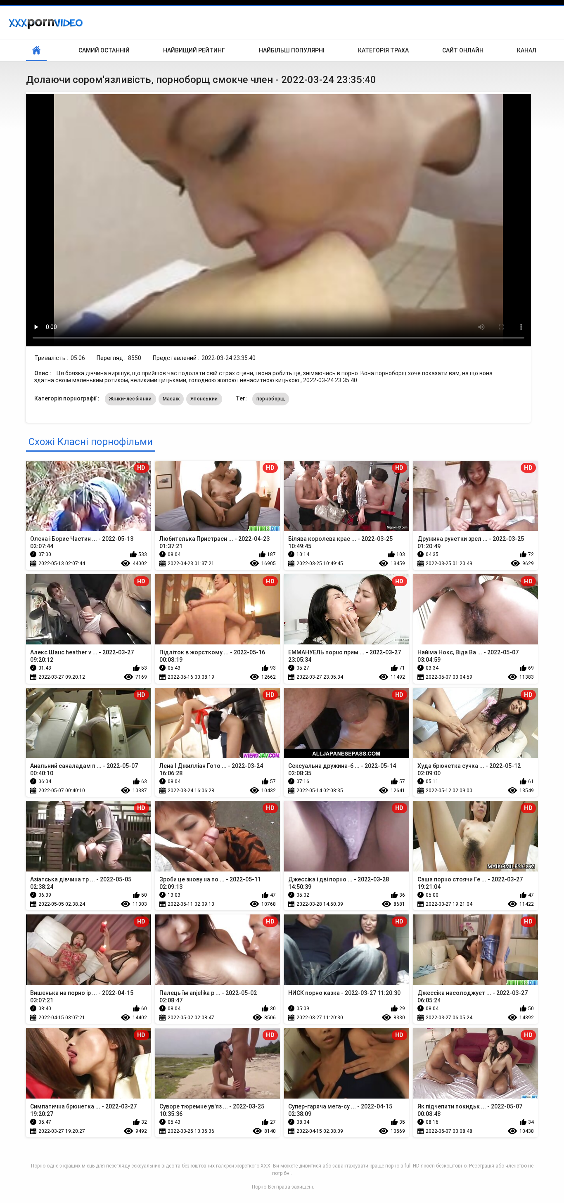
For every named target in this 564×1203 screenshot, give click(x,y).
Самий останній (104, 50)
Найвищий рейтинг (194, 50)
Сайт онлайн (462, 50)
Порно (259, 1187)
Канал (526, 50)
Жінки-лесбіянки (130, 399)
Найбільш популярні (292, 50)
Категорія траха (383, 50)
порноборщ (270, 399)
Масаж (171, 399)
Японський (204, 399)
